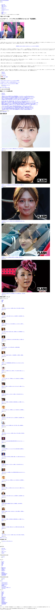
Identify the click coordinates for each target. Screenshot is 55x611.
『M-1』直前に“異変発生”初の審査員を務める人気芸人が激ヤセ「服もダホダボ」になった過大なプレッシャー (18, 108)
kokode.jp (3, 572)
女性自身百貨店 (4, 574)
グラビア (3, 552)
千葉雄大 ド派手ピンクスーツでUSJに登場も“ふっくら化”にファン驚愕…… (13, 323)
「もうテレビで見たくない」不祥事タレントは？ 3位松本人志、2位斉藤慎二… (13, 378)
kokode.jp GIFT (4, 575)
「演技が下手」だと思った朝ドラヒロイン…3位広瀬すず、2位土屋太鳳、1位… (13, 417)
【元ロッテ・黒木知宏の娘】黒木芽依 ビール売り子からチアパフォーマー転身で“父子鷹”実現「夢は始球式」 (18, 98)
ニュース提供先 (4, 586)
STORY (3, 563)
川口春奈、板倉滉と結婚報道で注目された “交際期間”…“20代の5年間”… (12, 503)
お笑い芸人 (3, 93)
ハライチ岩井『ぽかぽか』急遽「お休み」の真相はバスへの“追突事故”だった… (13, 331)
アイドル (3, 9)
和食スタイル (3, 568)
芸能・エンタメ (4, 5)
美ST (2, 565)
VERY (2, 562)
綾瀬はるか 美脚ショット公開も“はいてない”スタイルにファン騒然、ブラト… (13, 386)
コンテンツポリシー (4, 583)
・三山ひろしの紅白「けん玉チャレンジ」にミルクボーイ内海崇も (9, 80)
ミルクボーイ (3, 94)
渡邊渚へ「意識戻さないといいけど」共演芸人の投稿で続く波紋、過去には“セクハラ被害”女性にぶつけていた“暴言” (19, 103)
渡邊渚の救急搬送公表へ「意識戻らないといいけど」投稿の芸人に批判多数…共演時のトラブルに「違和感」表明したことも (20, 104)
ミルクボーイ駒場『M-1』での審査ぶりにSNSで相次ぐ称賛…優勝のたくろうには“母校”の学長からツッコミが (17, 106)
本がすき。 (3, 570)
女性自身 (3, 569)
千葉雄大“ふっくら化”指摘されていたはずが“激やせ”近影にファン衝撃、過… (13, 339)
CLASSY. (3, 561)
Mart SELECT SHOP (4, 573)
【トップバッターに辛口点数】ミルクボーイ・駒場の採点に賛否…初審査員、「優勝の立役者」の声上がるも (17, 107)
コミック (3, 10)
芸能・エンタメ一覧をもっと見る (5, 87)
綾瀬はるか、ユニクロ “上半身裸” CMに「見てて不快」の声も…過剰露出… (12, 425)
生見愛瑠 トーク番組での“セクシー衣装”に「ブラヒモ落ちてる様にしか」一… (13, 370)
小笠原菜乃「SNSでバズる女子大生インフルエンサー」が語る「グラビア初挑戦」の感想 (14, 99)
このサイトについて (4, 582)
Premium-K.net (4, 567)
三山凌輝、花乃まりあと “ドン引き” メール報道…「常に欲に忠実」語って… (13, 464)
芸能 (2, 6)
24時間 (3, 300)
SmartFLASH (3, 599)
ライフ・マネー (4, 549)
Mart (2, 564)
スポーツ (3, 7)
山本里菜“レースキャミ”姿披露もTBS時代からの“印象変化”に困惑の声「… (12, 257)
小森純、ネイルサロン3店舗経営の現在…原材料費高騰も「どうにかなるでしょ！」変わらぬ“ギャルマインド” (17, 96)
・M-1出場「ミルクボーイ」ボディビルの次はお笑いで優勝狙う (9, 83)
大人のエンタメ (6, 9)
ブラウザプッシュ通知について (6, 587)
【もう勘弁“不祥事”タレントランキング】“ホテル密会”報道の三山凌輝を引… (13, 448)
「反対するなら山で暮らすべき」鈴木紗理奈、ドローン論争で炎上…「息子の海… (13, 293)
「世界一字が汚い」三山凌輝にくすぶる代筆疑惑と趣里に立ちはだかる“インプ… (13, 472)
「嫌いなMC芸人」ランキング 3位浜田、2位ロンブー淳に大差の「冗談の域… (13, 308)
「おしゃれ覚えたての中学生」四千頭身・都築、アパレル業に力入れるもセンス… (13, 456)
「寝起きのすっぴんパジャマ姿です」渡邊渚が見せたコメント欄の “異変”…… (13, 148)
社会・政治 (3, 4)
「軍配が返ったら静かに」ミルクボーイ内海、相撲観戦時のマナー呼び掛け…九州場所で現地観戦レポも (17, 109)
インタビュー (5, 6)
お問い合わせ (3, 588)
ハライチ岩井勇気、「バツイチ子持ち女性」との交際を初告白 (11, 347)
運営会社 (3, 585)
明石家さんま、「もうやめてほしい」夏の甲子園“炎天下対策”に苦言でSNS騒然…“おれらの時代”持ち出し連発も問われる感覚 (20, 102)
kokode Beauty (3, 601)
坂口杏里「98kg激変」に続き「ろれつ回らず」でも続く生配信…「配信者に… (13, 511)
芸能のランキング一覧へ (3, 537)
